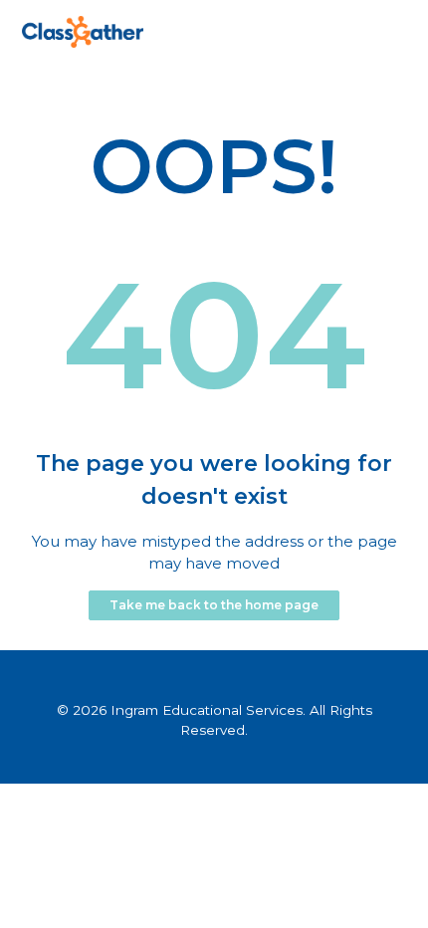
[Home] (82, 42)
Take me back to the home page (214, 604)
